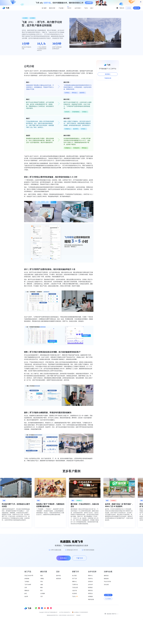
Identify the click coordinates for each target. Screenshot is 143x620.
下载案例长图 (107, 78)
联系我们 (107, 74)
